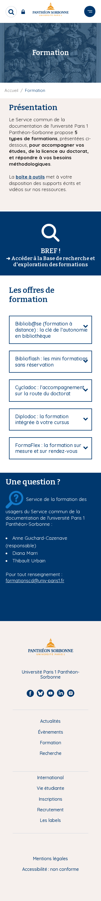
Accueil (11, 90)
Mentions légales (50, 858)
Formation (50, 742)
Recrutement (50, 809)
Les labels (50, 820)
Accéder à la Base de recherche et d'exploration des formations (53, 261)
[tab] (50, 329)
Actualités (50, 721)
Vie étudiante (50, 788)
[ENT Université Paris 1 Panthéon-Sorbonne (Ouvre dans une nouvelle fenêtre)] (24, 12)
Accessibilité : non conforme (50, 869)
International (50, 777)
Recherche (50, 753)
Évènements (50, 731)
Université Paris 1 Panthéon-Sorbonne (50, 674)
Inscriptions (50, 799)
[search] (11, 11)
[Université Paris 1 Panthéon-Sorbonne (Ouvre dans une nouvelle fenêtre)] (50, 10)
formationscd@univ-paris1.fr (35, 580)
